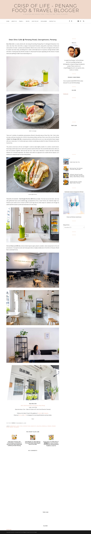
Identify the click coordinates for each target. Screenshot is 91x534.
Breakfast (13, 426)
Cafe (18, 426)
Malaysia (39, 426)
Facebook (40, 413)
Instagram (45, 413)
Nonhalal (44, 426)
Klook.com (65, 93)
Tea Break (16, 427)
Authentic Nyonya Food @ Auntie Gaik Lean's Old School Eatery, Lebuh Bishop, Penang (77, 175)
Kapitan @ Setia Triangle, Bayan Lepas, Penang (76, 182)
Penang (49, 426)
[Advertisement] (32, 31)
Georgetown (26, 426)
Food (21, 426)
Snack (11, 427)
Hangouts (33, 426)
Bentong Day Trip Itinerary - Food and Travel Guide (76, 169)
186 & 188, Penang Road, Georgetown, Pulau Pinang (33, 405)
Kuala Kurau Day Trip (75, 162)
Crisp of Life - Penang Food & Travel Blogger (45, 8)
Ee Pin (25, 415)
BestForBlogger (34, 532)
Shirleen (20, 415)
